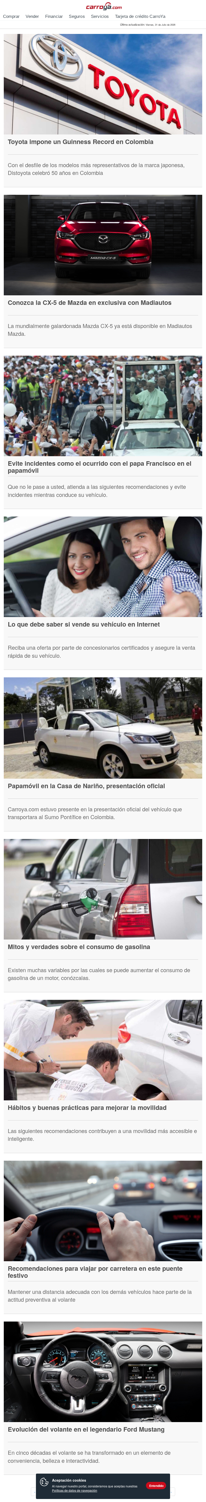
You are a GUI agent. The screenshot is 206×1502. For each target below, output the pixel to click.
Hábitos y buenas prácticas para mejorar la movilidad (87, 1107)
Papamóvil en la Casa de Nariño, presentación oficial (86, 785)
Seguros (77, 16)
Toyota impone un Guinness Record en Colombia (80, 141)
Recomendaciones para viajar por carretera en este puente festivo (95, 1272)
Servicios (100, 16)
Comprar (11, 16)
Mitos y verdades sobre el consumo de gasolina (79, 946)
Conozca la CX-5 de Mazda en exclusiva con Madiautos (90, 302)
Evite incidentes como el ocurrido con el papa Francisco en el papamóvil (99, 467)
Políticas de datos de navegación (74, 1490)
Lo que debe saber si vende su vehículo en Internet (84, 624)
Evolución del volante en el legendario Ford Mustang (86, 1429)
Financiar (54, 16)
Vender (32, 16)
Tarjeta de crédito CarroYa (140, 16)
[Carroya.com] (103, 6)
